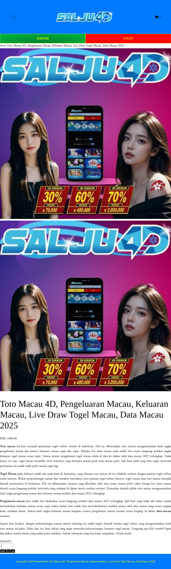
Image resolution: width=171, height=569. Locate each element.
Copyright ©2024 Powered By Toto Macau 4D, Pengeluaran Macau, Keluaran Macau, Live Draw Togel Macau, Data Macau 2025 (85, 561)
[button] (7, 551)
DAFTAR (43, 38)
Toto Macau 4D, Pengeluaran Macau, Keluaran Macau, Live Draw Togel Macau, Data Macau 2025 (65, 46)
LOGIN (128, 38)
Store (3, 46)
